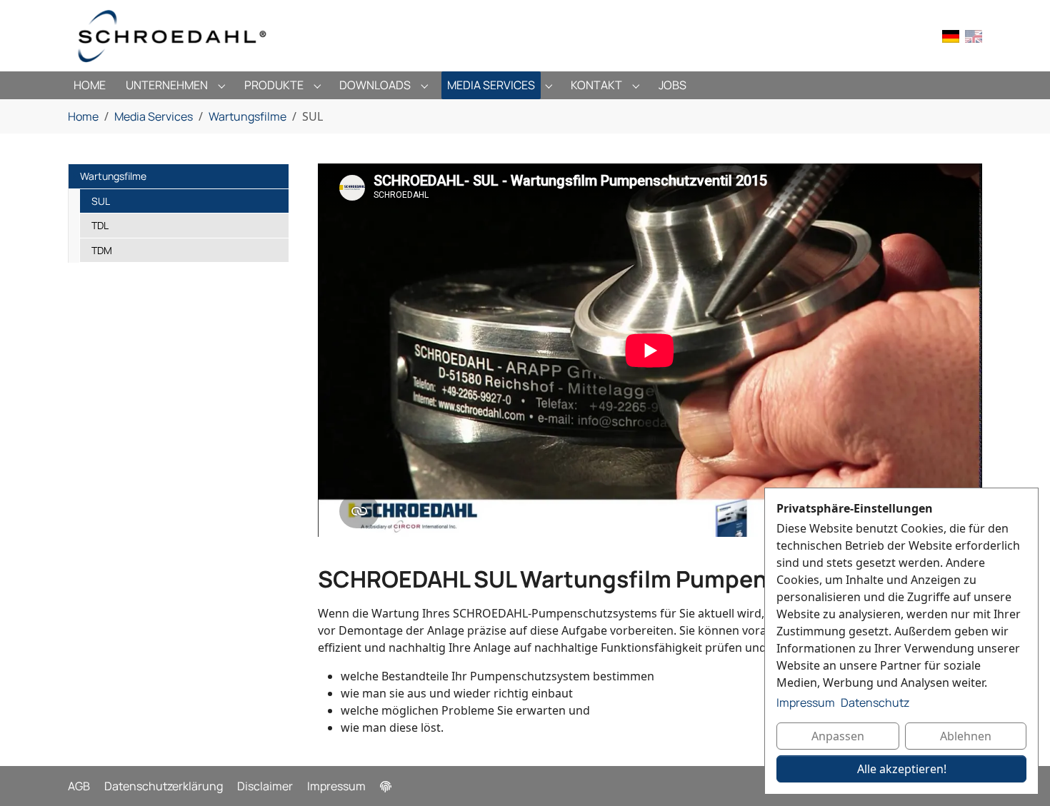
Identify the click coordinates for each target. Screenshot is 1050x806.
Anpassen (837, 736)
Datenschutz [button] (875, 702)
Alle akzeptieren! (901, 769)
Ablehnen (965, 736)
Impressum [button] (805, 702)
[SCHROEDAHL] (172, 35)
